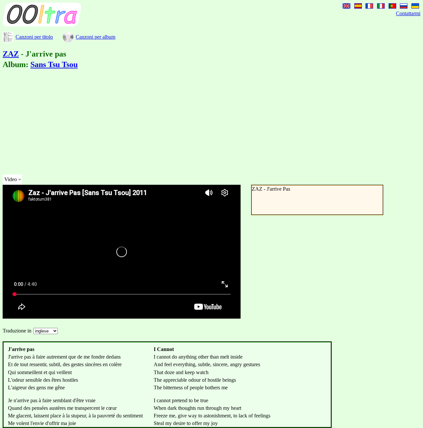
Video (10, 179)
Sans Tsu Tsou (54, 64)
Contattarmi (408, 13)
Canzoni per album (95, 37)
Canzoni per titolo (34, 37)
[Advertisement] (201, 123)
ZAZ (11, 54)
